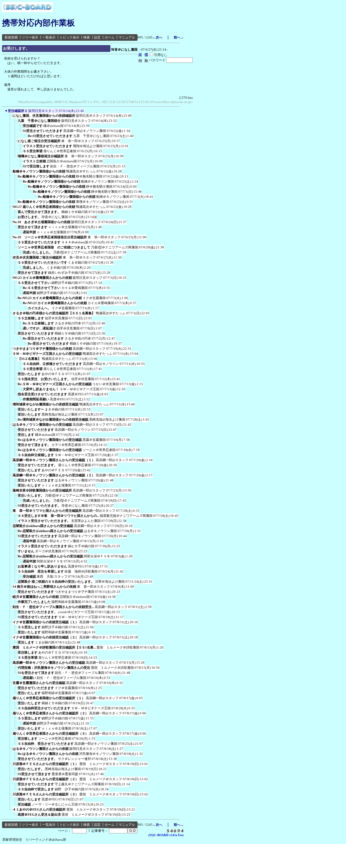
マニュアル (127, 37)
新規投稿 (11, 37)
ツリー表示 (30, 37)
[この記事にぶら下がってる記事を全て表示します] (10, 117)
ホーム (109, 37)
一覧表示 (48, 37)
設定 (97, 37)
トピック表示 (69, 37)
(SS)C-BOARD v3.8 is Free (166, 835)
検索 (86, 37)
